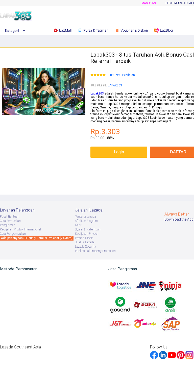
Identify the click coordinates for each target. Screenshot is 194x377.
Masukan (148, 3)
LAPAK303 (115, 85)
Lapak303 (97, 93)
